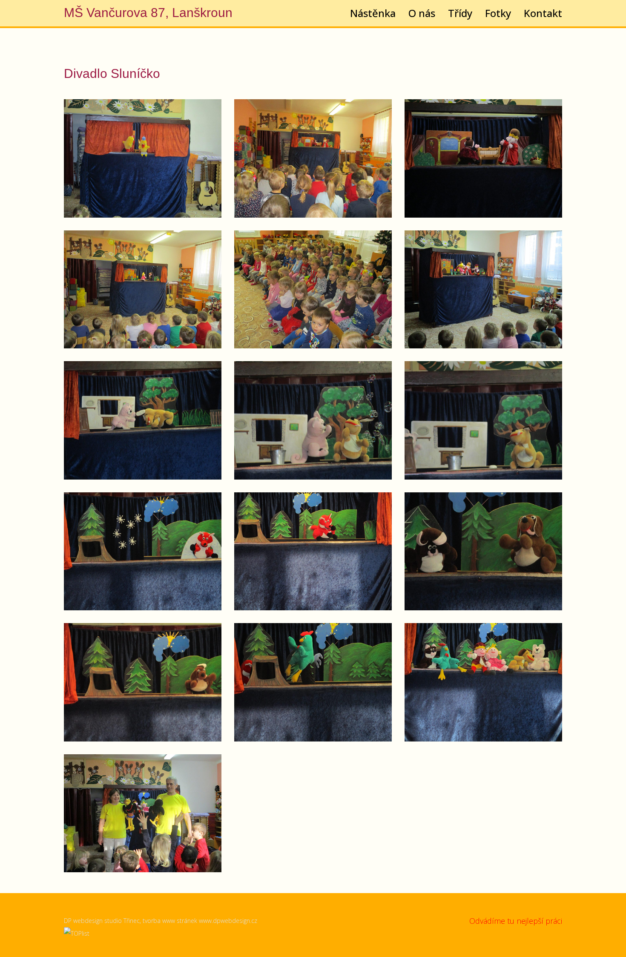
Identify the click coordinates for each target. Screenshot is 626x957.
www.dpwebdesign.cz (228, 921)
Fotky (498, 13)
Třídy (460, 13)
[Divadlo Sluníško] (142, 158)
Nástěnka (373, 13)
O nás (421, 13)
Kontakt (543, 13)
